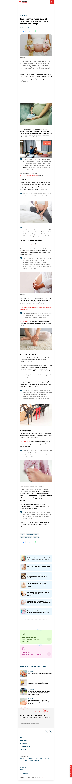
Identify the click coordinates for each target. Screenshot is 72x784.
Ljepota (22, 737)
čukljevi (22, 534)
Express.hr (36, 760)
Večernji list (22, 758)
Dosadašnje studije (25, 441)
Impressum (22, 769)
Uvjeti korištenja (23, 771)
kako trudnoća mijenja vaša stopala (29, 175)
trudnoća (36, 537)
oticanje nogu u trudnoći (32, 534)
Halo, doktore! (23, 743)
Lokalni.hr (41, 758)
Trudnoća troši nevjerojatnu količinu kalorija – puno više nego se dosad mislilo (35, 308)
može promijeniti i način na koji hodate (30, 244)
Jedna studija (23, 321)
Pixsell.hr (31, 760)
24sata (21, 760)
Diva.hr (36, 758)
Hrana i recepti (23, 740)
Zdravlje (22, 730)
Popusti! (26, 760)
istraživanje (25, 167)
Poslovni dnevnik (30, 758)
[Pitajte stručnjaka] (71, 771)
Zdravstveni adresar (25, 746)
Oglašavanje (23, 767)
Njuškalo (47, 758)
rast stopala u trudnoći (26, 537)
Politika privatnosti (24, 773)
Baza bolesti (23, 749)
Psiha (21, 734)
